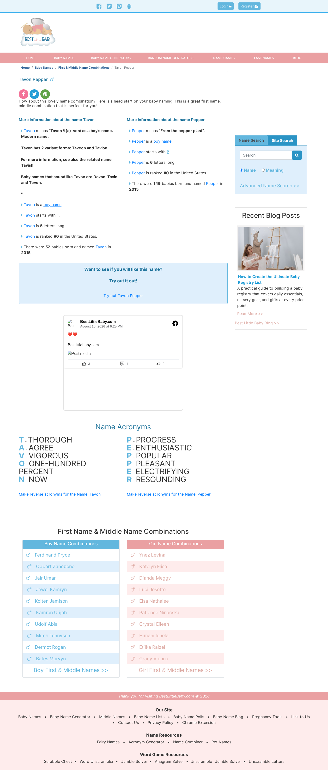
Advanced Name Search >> (270, 185)
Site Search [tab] (282, 140)
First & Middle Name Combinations (83, 67)
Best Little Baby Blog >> (257, 323)
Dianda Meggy (155, 578)
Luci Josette (152, 589)
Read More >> (250, 313)
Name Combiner (188, 742)
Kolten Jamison (51, 601)
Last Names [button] (264, 58)
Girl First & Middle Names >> (175, 670)
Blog (297, 58)
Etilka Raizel (152, 647)
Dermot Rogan (50, 647)
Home (35, 58)
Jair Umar (45, 578)
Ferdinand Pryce (52, 555)
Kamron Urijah (51, 612)
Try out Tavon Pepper (123, 295)
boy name (52, 204)
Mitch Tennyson (53, 635)
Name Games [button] (224, 58)
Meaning (274, 170)
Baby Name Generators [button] (111, 58)
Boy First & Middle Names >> (71, 670)
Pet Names (221, 742)
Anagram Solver (169, 761)
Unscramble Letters (266, 761)
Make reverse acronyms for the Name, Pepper (169, 494)
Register (248, 6)
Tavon (29, 130)
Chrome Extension (199, 722)
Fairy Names (108, 742)
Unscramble (201, 761)
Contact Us (128, 722)
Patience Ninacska (159, 612)
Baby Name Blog (228, 716)
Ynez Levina (152, 555)
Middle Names (112, 716)
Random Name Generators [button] (170, 58)
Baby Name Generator (70, 716)
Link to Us (300, 716)
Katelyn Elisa (153, 566)
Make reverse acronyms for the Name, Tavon (60, 494)
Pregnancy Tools (267, 716)
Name (249, 170)
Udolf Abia (46, 624)
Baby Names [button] (64, 58)
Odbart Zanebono (55, 566)
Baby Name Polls (188, 716)
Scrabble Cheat (58, 761)
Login (224, 6)
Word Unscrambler (97, 761)
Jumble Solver (134, 761)
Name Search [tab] (251, 140)
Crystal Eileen (154, 624)
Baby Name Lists (149, 716)
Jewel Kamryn (51, 589)
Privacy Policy (160, 722)
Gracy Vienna (153, 658)
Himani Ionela (154, 635)
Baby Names (44, 67)
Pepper (138, 130)
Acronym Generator (146, 742)
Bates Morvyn (51, 658)
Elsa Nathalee (154, 601)
